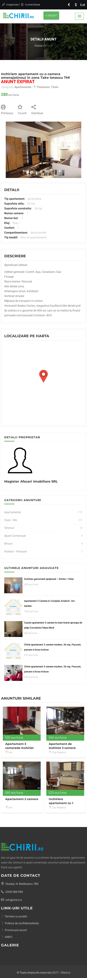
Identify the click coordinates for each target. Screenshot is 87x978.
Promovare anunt (16, 930)
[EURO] (68, 4)
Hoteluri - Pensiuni (15, 551)
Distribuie (37, 113)
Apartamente (12, 512)
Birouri (8, 543)
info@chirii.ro (13, 899)
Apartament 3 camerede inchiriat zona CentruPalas (19, 748)
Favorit (22, 113)
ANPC (8, 937)
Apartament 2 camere (21, 799)
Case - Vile (10, 520)
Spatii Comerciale (15, 535)
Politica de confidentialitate (22, 923)
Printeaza (7, 113)
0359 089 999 (14, 891)
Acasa (38, 45)
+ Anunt (51, 15)
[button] (79, 16)
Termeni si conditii (16, 916)
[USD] (75, 4)
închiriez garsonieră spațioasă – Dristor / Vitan (49, 579)
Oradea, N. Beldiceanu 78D (21, 883)
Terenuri (9, 527)
